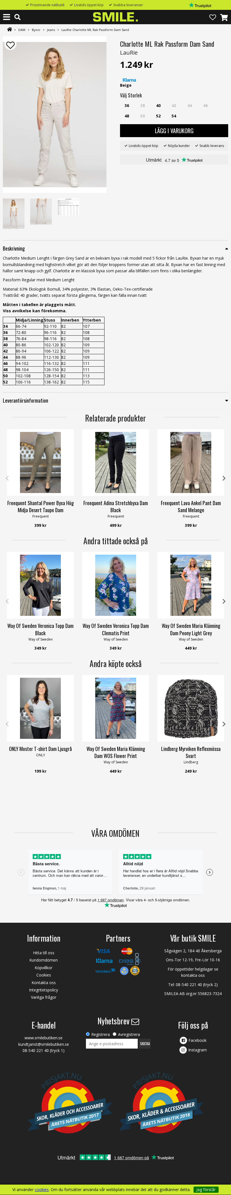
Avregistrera (129, 1034)
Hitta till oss (43, 952)
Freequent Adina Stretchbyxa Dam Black (115, 506)
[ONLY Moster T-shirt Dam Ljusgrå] (40, 708)
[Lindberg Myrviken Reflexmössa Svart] (190, 708)
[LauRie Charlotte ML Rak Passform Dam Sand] (54, 114)
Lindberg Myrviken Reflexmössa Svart (191, 752)
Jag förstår (206, 1189)
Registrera (100, 1034)
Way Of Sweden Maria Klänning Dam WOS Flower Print (115, 752)
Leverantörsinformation (25, 400)
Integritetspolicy (43, 990)
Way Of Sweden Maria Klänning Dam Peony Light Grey (191, 629)
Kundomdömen (43, 960)
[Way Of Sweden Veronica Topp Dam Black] (40, 585)
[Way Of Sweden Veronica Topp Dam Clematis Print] (115, 585)
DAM (21, 30)
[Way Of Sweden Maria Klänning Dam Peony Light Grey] (190, 585)
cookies (42, 1189)
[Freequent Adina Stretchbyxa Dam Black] (115, 462)
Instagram (197, 1050)
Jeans (51, 30)
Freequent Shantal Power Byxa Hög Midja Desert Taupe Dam (40, 506)
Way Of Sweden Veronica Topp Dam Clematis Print (116, 629)
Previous (7, 478)
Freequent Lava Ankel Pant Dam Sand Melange (191, 506)
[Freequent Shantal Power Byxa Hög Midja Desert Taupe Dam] (40, 462)
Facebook (197, 1040)
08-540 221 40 (189, 984)
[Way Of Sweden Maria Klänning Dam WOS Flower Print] (115, 708)
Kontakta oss (44, 982)
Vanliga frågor (43, 997)
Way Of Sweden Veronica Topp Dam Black (40, 629)
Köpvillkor (43, 967)
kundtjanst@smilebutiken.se (43, 1044)
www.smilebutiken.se (44, 1037)
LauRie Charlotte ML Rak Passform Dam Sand (95, 30)
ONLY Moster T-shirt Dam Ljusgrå (40, 748)
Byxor (36, 30)
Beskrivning (14, 248)
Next (224, 478)
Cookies (43, 975)
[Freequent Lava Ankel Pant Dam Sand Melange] (190, 462)
